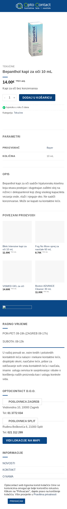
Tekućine (9, 66)
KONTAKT (9, 469)
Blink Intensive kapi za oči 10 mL (15, 248)
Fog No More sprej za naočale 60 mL (47, 248)
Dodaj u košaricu (37, 97)
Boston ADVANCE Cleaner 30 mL (44, 287)
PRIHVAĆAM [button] (16, 501)
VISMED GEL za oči (13, 286)
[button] (5, 6)
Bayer (50, 147)
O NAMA (8, 476)
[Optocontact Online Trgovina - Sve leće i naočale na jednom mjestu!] (33, 6)
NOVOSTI (9, 463)
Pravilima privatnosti (45, 494)
